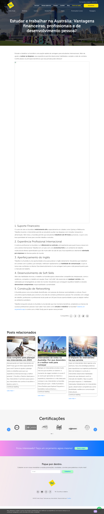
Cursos (36, 11)
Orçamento (91, 5)
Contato (62, 5)
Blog (68, 5)
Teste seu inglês (76, 5)
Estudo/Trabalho (49, 11)
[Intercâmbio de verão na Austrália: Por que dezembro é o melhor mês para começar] (52, 346)
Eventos (55, 5)
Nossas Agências (46, 5)
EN (93, 2)
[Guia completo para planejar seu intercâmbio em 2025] (21, 346)
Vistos (63, 11)
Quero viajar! (81, 448)
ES (96, 2)
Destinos (24, 11)
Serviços (36, 5)
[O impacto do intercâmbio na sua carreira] (83, 346)
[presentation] (8, 429)
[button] (51, 433)
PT (94, 2)
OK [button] (95, 511)
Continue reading (16, 387)
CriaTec (69, 498)
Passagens (92, 11)
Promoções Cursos (77, 11)
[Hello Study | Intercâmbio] (10, 5)
